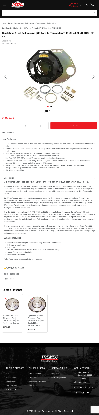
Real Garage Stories (59, 377)
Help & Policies (11, 386)
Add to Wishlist (8, 132)
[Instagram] (83, 393)
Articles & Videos (35, 373)
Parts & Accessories (15, 23)
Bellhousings (51, 23)
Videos (51, 111)
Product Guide (34, 386)
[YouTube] (88, 393)
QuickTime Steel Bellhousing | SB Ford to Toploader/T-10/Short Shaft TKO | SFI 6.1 (31, 28)
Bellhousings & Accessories (35, 23)
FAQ (7, 373)
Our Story (55, 373)
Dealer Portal (11, 382)
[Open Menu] (5, 5)
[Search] (94, 13)
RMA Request (11, 390)
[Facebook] (77, 393)
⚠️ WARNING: (14, 268)
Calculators (33, 377)
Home (4, 23)
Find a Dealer (11, 377)
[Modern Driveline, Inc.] (25, 5)
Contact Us (82, 378)
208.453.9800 (83, 382)
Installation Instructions (37, 382)
